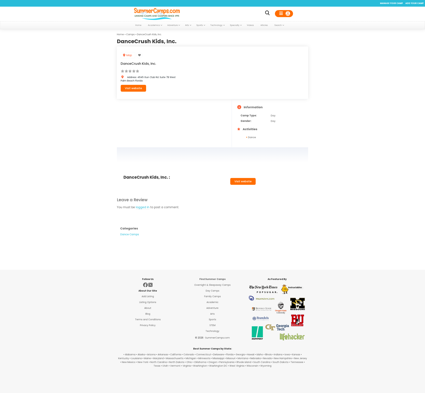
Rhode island (244, 362)
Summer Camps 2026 (157, 13)
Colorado (188, 354)
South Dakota (280, 362)
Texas (157, 365)
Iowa (287, 354)
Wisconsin (252, 365)
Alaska (141, 354)
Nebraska (255, 358)
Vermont (175, 365)
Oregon (212, 362)
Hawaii (250, 354)
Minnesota (204, 358)
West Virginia (236, 365)
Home (120, 34)
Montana (243, 358)
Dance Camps (129, 234)
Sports (212, 319)
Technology (212, 331)
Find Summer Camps (212, 279)
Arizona (151, 354)
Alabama (130, 354)
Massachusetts (174, 358)
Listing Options (147, 302)
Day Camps (212, 290)
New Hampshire (283, 358)
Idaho (259, 354)
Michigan (191, 358)
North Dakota (176, 362)
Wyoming (265, 365)
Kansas (296, 354)
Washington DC (218, 365)
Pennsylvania (226, 362)
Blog (147, 313)
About (147, 308)
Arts (212, 313)
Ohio (189, 362)
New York (143, 362)
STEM (212, 325)
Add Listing (148, 296)
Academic (212, 302)
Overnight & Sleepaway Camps (212, 285)
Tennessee (297, 362)
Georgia (240, 354)
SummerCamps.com (217, 337)
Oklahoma (200, 362)
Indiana (278, 354)
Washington (200, 365)
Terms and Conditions (148, 319)
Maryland (158, 358)
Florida (230, 354)
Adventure (212, 308)
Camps (130, 34)
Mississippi (218, 358)
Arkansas (163, 354)
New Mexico (128, 362)
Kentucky (123, 358)
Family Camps (212, 296)
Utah (165, 365)
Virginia (187, 365)
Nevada (267, 358)
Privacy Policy (148, 325)
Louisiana (136, 358)
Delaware (218, 354)
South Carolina (261, 362)
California (175, 354)
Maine (147, 358)
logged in (142, 207)
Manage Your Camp (391, 3)
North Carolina (158, 362)
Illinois (268, 354)
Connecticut (203, 354)
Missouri (230, 358)
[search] (267, 13)
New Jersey (300, 358)
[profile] (284, 13)
